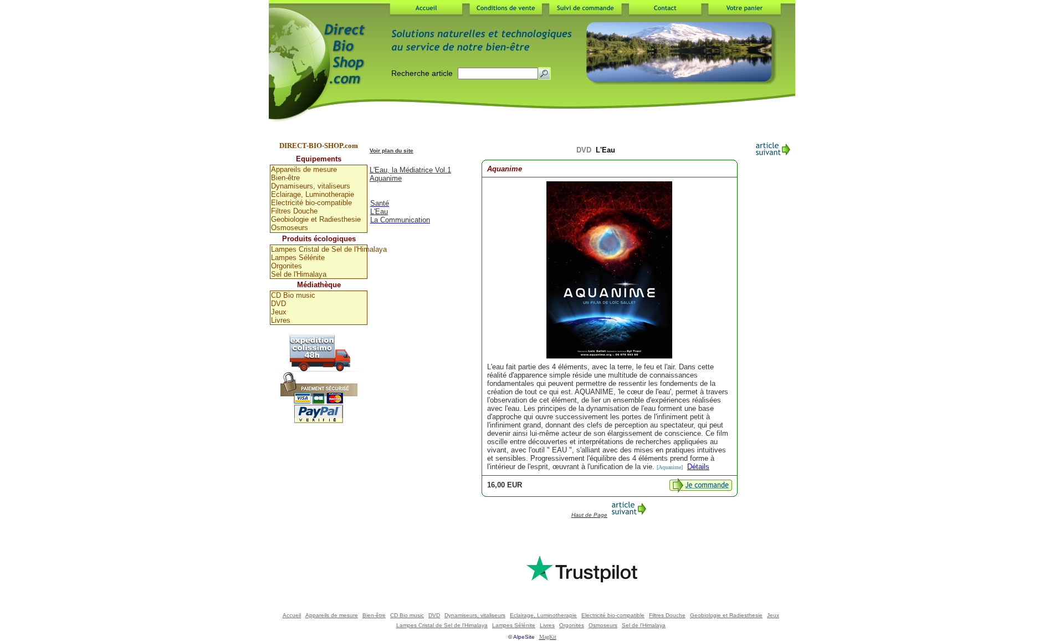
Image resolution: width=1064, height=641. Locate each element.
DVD (278, 303)
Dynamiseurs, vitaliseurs (310, 186)
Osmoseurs (289, 227)
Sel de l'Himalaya (298, 274)
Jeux (279, 312)
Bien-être (285, 178)
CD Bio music (293, 295)
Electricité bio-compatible (311, 203)
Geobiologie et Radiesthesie (316, 219)
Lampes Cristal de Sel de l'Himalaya (319, 249)
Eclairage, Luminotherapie (312, 194)
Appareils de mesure (304, 169)
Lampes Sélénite (298, 257)
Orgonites (286, 266)
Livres (280, 320)
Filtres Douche (294, 211)
